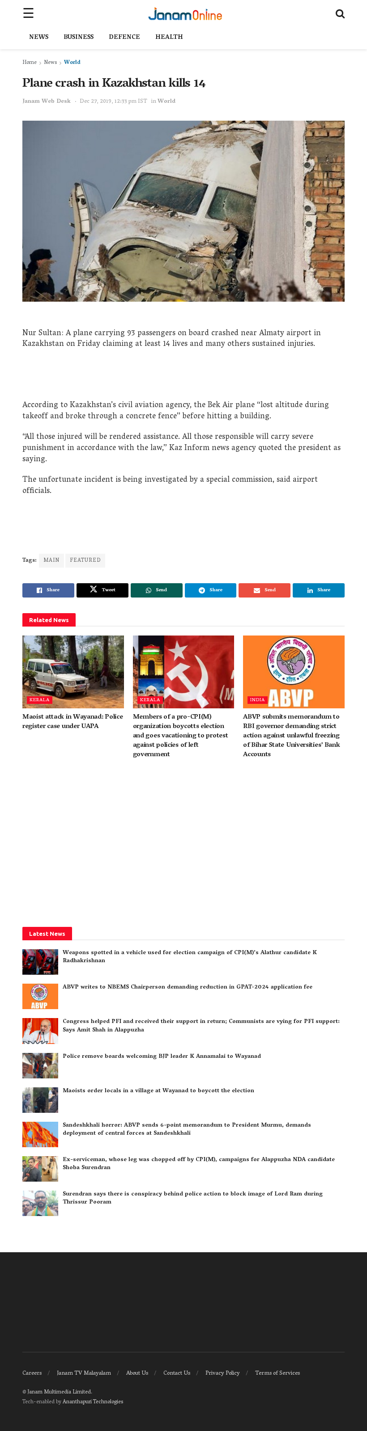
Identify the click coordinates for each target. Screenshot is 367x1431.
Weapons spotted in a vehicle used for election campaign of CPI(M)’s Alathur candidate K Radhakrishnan (190, 957)
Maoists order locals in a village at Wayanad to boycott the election (158, 1091)
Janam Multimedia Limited (59, 1392)
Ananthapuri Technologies (93, 1402)
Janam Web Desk (46, 101)
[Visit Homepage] (185, 13)
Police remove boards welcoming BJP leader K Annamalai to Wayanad (162, 1056)
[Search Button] (340, 13)
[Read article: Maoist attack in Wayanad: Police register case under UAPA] (73, 672)
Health (169, 38)
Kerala (40, 700)
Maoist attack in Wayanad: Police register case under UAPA (72, 722)
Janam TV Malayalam (84, 1373)
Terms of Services (277, 1373)
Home (29, 63)
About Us (137, 1373)
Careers (32, 1373)
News (38, 38)
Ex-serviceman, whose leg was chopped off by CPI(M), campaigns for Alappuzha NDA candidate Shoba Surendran (199, 1164)
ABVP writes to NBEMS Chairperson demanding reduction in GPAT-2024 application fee (187, 987)
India (257, 700)
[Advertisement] (183, 378)
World (72, 63)
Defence (124, 38)
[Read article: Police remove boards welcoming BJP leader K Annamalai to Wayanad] (40, 1065)
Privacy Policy (222, 1373)
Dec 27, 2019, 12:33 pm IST (113, 101)
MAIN (51, 561)
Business (79, 38)
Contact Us (176, 1373)
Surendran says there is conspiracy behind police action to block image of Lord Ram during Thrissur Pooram (193, 1198)
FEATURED (85, 561)
